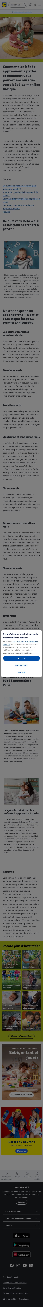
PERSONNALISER (21, 665)
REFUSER (21, 672)
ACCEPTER (21, 658)
